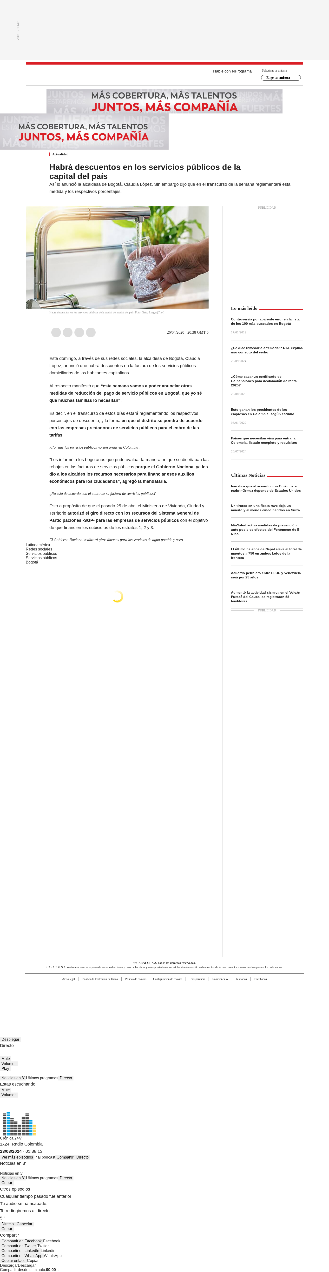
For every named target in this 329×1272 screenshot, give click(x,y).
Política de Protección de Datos (100, 979)
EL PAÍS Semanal (209, 998)
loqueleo (215, 1005)
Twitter (67, 332)
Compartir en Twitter (18, 1246)
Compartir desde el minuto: (28, 1270)
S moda (194, 1005)
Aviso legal (68, 979)
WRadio (164, 74)
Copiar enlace (13, 1261)
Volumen (9, 1064)
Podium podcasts (152, 1005)
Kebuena (249, 998)
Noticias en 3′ (13, 1078)
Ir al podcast (44, 1157)
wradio (155, 998)
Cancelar (24, 1224)
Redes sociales (39, 549)
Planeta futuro (229, 998)
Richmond (105, 1005)
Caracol (251, 990)
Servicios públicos (41, 558)
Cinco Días (174, 998)
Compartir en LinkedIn (20, 1251)
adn (234, 990)
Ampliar (199, 215)
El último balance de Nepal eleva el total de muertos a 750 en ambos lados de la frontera (266, 553)
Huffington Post (115, 998)
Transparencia (197, 979)
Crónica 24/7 (11, 1138)
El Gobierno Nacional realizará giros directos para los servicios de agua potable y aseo (116, 540)
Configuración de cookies (167, 979)
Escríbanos (260, 979)
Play (5, 1069)
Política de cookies (135, 979)
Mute (5, 1059)
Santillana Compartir (178, 990)
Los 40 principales (129, 990)
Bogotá (32, 562)
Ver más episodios (17, 1157)
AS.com (217, 990)
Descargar (9, 1265)
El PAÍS (107, 990)
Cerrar (6, 1183)
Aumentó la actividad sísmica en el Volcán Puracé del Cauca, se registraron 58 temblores (265, 596)
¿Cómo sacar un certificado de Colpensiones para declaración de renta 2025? (264, 381)
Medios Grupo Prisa (66, 1007)
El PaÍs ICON (173, 1005)
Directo (66, 1078)
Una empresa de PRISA (66, 995)
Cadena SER (201, 990)
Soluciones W (220, 979)
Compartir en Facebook (21, 1241)
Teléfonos (241, 979)
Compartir (65, 1157)
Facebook (56, 332)
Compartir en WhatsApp (21, 1256)
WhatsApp (91, 332)
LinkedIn (79, 332)
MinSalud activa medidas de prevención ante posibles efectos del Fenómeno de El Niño (265, 529)
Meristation (239, 1005)
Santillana (151, 990)
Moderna (130, 1005)
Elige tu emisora (278, 78)
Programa (243, 71)
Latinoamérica (38, 545)
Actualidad (60, 154)
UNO (140, 998)
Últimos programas (42, 1078)
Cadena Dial (192, 998)
